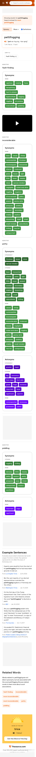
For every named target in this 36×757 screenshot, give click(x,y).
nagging (21, 97)
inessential (23, 165)
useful (19, 407)
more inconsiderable (10, 696)
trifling (8, 228)
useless (21, 485)
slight (19, 219)
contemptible (11, 160)
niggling (9, 101)
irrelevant (18, 169)
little (8, 178)
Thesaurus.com (7, 3)
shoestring (10, 219)
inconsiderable (11, 321)
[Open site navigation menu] (3, 3)
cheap (22, 155)
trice (17, 729)
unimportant (10, 233)
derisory (9, 472)
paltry (21, 196)
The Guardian (10, 623)
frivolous (22, 160)
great (8, 385)
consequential (11, 402)
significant (10, 394)
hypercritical (10, 97)
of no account (11, 196)
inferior (9, 169)
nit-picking (19, 101)
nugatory (18, 192)
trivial (24, 481)
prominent (10, 407)
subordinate (23, 224)
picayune (9, 206)
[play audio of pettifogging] (5, 41)
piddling (19, 206)
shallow (17, 215)
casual (15, 155)
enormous (15, 375)
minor (8, 183)
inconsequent (11, 165)
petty (24, 476)
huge (15, 385)
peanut (8, 201)
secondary (18, 210)
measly (22, 178)
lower (15, 178)
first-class (10, 380)
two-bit (17, 228)
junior (8, 174)
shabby (8, 215)
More (15, 29)
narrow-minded (19, 183)
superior (20, 394)
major (17, 367)
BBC (7, 604)
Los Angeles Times (11, 574)
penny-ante (18, 201)
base (8, 155)
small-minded (11, 224)
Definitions (27, 29)
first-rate (20, 380)
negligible (9, 187)
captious (9, 83)
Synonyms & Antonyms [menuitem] (7, 29)
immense (23, 385)
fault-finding (8, 692)
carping (18, 83)
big (7, 375)
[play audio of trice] (14, 733)
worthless (9, 490)
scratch (9, 210)
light (22, 174)
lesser (15, 174)
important (9, 389)
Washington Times (11, 588)
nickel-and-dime (22, 187)
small (26, 219)
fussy (26, 83)
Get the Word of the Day (17, 739)
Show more (11, 56)
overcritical (10, 106)
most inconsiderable (10, 701)
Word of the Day (17, 725)
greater (9, 367)
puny (17, 481)
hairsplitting (10, 87)
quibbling (21, 106)
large (18, 389)
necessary (23, 402)
